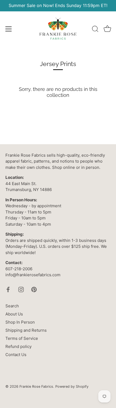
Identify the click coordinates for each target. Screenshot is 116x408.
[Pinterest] (34, 289)
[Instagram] (21, 289)
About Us (14, 314)
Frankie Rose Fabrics (36, 386)
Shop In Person (20, 322)
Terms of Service (21, 338)
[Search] (95, 30)
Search (12, 305)
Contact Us (15, 354)
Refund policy (18, 346)
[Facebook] (8, 289)
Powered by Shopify (71, 386)
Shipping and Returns (26, 330)
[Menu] (9, 29)
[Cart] (107, 30)
